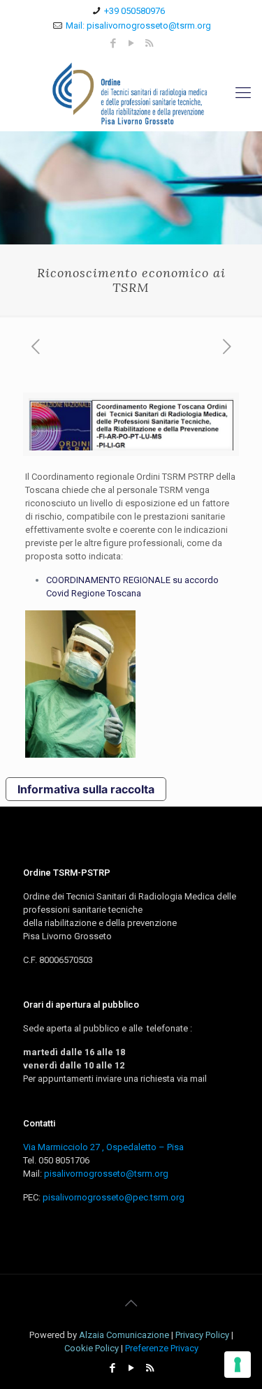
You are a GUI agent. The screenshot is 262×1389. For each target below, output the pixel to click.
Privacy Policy (202, 1335)
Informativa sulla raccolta (85, 789)
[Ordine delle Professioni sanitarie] (131, 92)
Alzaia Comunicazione (124, 1335)
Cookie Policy (91, 1348)
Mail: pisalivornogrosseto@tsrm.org (138, 25)
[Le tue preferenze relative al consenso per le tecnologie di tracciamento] (237, 1364)
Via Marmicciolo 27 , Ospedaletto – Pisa (103, 1147)
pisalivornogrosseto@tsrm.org (106, 1173)
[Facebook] (112, 43)
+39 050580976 (134, 11)
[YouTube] (131, 43)
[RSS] (149, 43)
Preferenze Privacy (161, 1348)
